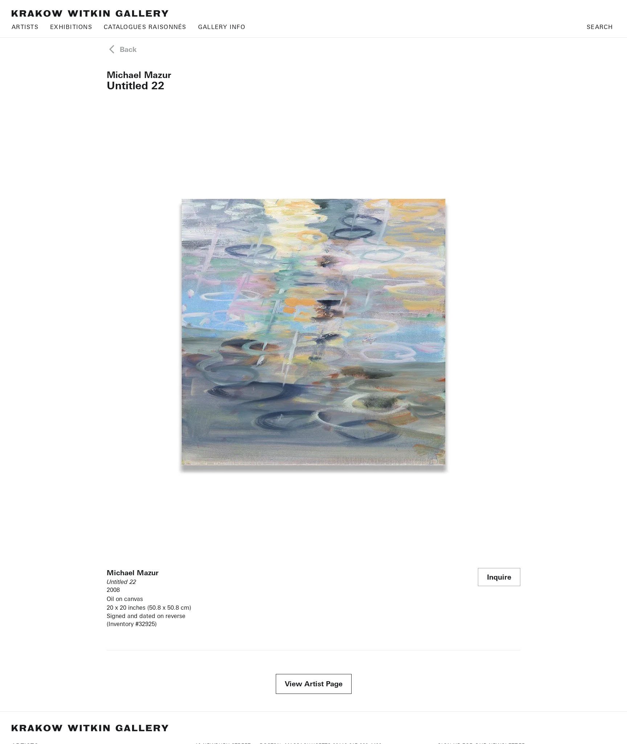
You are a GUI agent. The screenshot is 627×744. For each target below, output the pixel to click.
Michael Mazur (139, 74)
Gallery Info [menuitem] (221, 26)
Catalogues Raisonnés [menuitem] (145, 26)
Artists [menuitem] (25, 26)
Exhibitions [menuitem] (71, 26)
